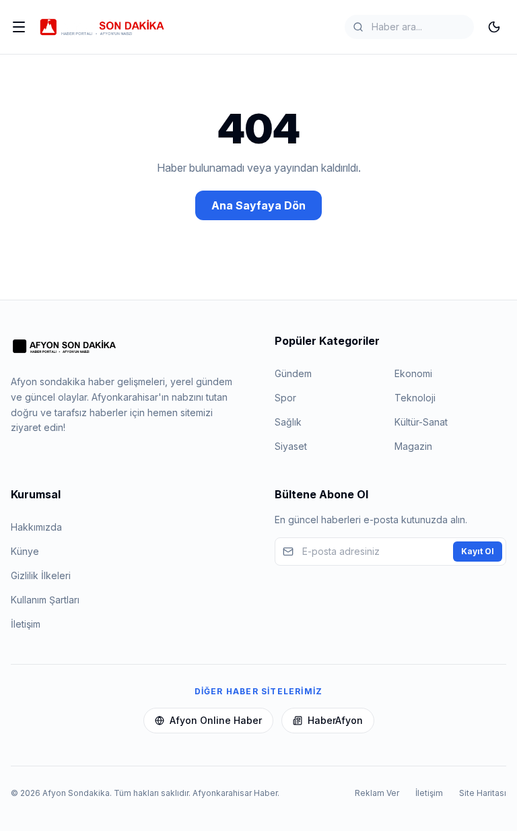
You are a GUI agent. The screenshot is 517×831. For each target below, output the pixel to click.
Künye (25, 551)
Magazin (413, 446)
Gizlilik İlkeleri (41, 575)
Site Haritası (482, 793)
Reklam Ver (377, 793)
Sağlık (288, 422)
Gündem (293, 373)
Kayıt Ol (477, 551)
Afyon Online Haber (216, 720)
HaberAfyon (335, 720)
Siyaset (291, 446)
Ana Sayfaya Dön (258, 205)
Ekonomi (413, 373)
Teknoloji (415, 397)
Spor (285, 397)
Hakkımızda (36, 527)
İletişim (25, 624)
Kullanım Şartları (45, 599)
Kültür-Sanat (421, 422)
